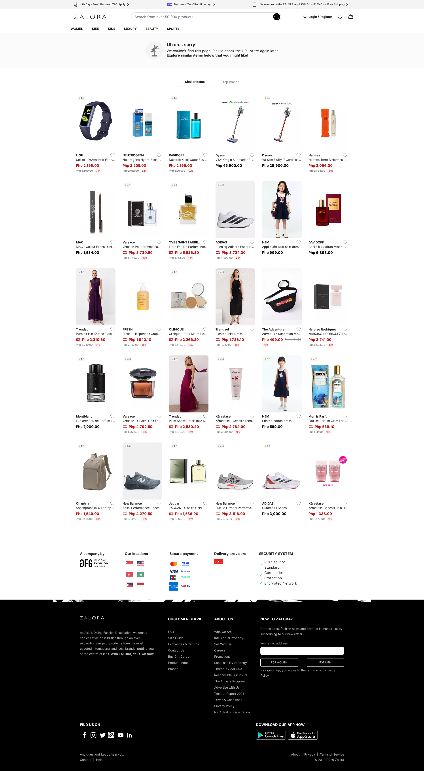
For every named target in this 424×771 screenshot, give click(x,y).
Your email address (274, 643)
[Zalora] (90, 17)
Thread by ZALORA (228, 668)
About (295, 754)
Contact (85, 759)
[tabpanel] (212, 308)
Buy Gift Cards (178, 656)
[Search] (276, 16)
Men (95, 28)
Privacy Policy (224, 706)
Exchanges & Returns (183, 644)
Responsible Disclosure (230, 675)
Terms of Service (332, 754)
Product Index (178, 662)
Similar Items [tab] (195, 82)
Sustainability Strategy (230, 662)
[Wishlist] (340, 16)
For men (325, 662)
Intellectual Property (228, 638)
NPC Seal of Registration (232, 712)
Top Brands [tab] (231, 82)
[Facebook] (84, 735)
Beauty (152, 28)
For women (279, 662)
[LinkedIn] (129, 735)
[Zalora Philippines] (129, 585)
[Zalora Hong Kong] (129, 574)
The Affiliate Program (229, 681)
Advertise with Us (226, 687)
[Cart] (350, 16)
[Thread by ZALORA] (111, 735)
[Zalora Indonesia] (140, 585)
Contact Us (176, 650)
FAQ (171, 631)
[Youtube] (120, 735)
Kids (111, 28)
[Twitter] (102, 735)
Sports (173, 28)
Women (77, 28)
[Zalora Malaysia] (140, 563)
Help (99, 759)
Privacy (309, 754)
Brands (173, 668)
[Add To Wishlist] (112, 155)
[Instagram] (93, 735)
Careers (219, 650)
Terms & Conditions (228, 699)
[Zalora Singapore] (129, 563)
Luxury (130, 28)
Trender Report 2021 (229, 693)
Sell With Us (222, 644)
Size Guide (176, 638)
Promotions (222, 656)
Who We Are (223, 631)
